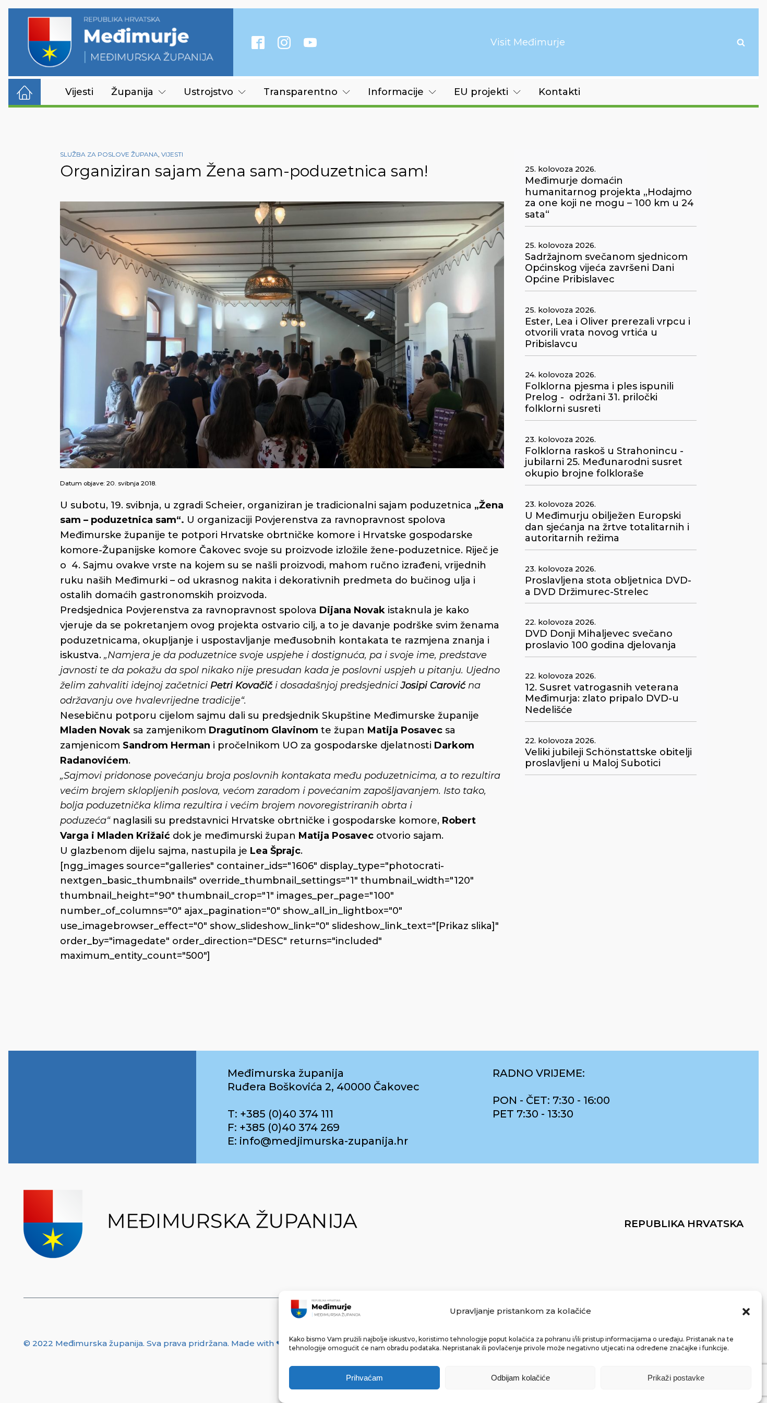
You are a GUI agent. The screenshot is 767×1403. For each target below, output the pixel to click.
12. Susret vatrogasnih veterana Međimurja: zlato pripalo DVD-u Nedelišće (602, 699)
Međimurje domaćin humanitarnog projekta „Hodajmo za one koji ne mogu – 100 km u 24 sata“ (609, 197)
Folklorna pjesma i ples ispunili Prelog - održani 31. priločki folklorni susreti (599, 397)
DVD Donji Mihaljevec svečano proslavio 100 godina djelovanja (600, 639)
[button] (746, 1311)
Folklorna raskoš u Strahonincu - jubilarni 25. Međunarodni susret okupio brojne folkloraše (604, 462)
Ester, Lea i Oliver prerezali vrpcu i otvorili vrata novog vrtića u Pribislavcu (607, 333)
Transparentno (300, 92)
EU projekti (481, 92)
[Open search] (741, 42)
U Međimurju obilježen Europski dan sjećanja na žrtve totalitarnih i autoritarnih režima (607, 527)
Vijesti (79, 92)
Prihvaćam (364, 1378)
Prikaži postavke (676, 1378)
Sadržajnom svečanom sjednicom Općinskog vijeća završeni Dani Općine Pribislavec (606, 268)
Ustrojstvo (208, 92)
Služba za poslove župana (109, 154)
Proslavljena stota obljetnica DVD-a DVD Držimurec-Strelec (608, 586)
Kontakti (559, 92)
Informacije (396, 92)
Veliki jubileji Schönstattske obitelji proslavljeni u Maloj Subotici (608, 758)
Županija (132, 92)
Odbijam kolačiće (520, 1378)
